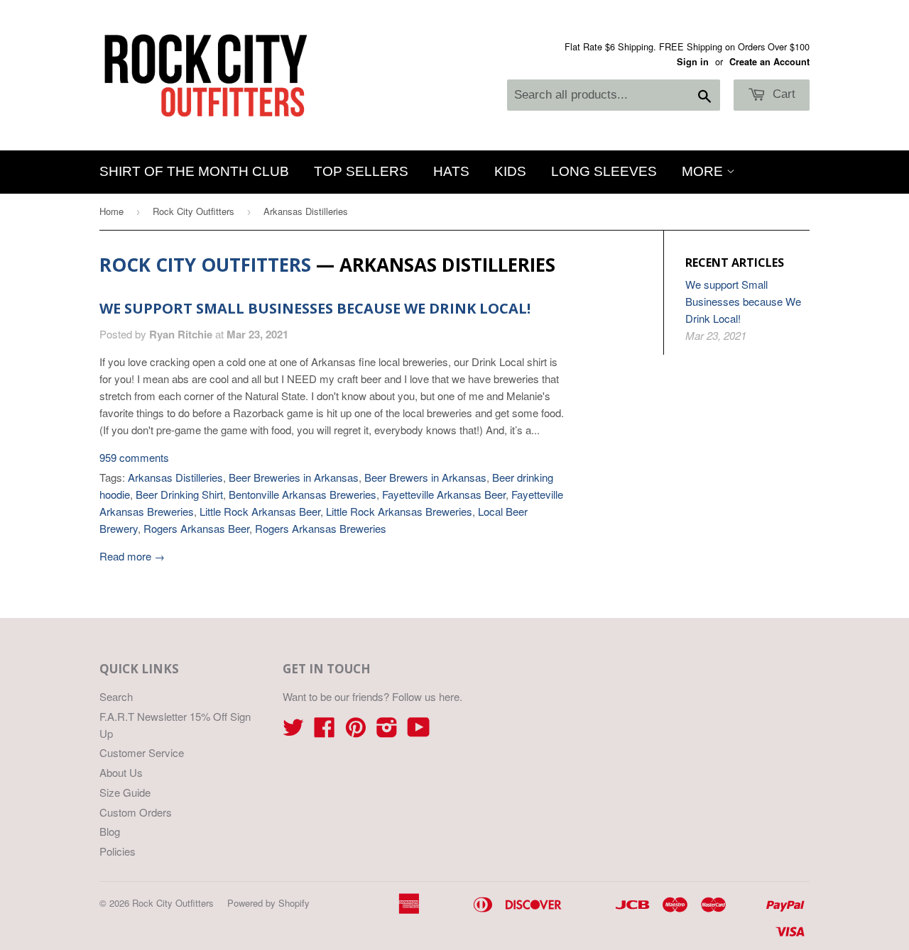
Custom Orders (135, 812)
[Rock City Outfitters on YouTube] (419, 731)
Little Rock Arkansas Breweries (399, 511)
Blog (109, 831)
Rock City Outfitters (193, 211)
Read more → (132, 555)
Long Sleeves (604, 171)
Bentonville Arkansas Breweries (302, 494)
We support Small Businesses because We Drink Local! (314, 308)
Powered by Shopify (268, 903)
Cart (782, 94)
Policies (117, 851)
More (704, 171)
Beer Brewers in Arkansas (425, 477)
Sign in (693, 61)
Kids (510, 171)
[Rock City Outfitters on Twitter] (293, 731)
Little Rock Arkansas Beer (260, 511)
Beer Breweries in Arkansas (294, 477)
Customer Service (141, 752)
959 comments (134, 457)
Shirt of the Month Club (194, 171)
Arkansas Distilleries (175, 477)
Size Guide (125, 792)
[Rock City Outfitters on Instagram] (387, 731)
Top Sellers (361, 171)
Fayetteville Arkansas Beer (444, 494)
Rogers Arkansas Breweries (320, 528)
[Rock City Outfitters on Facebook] (324, 731)
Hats (451, 171)
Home (111, 211)
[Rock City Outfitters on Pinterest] (355, 731)
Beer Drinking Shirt (179, 494)
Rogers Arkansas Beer (196, 528)
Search (116, 696)
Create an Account (769, 61)
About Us (121, 772)
